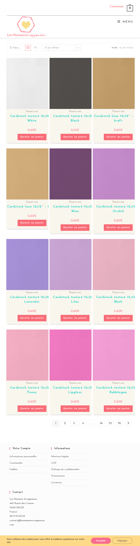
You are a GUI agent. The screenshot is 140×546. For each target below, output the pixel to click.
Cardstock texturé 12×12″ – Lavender (32, 299)
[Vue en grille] (28, 48)
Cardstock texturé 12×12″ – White (32, 118)
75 (110, 423)
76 (119, 423)
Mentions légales (60, 456)
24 (124, 48)
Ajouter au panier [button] (32, 137)
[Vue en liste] (35, 48)
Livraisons (56, 482)
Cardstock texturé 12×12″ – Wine (75, 209)
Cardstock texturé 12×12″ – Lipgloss (75, 390)
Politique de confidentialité (65, 469)
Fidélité (13, 469)
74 (101, 423)
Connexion (116, 6)
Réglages (122, 540)
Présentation (58, 476)
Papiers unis (32, 111)
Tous (130, 48)
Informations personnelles (23, 456)
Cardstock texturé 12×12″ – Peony (32, 390)
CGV (53, 463)
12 (120, 48)
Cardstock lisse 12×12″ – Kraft (32, 206)
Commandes (16, 463)
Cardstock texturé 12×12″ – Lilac (75, 299)
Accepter (101, 540)
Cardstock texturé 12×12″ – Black (75, 118)
